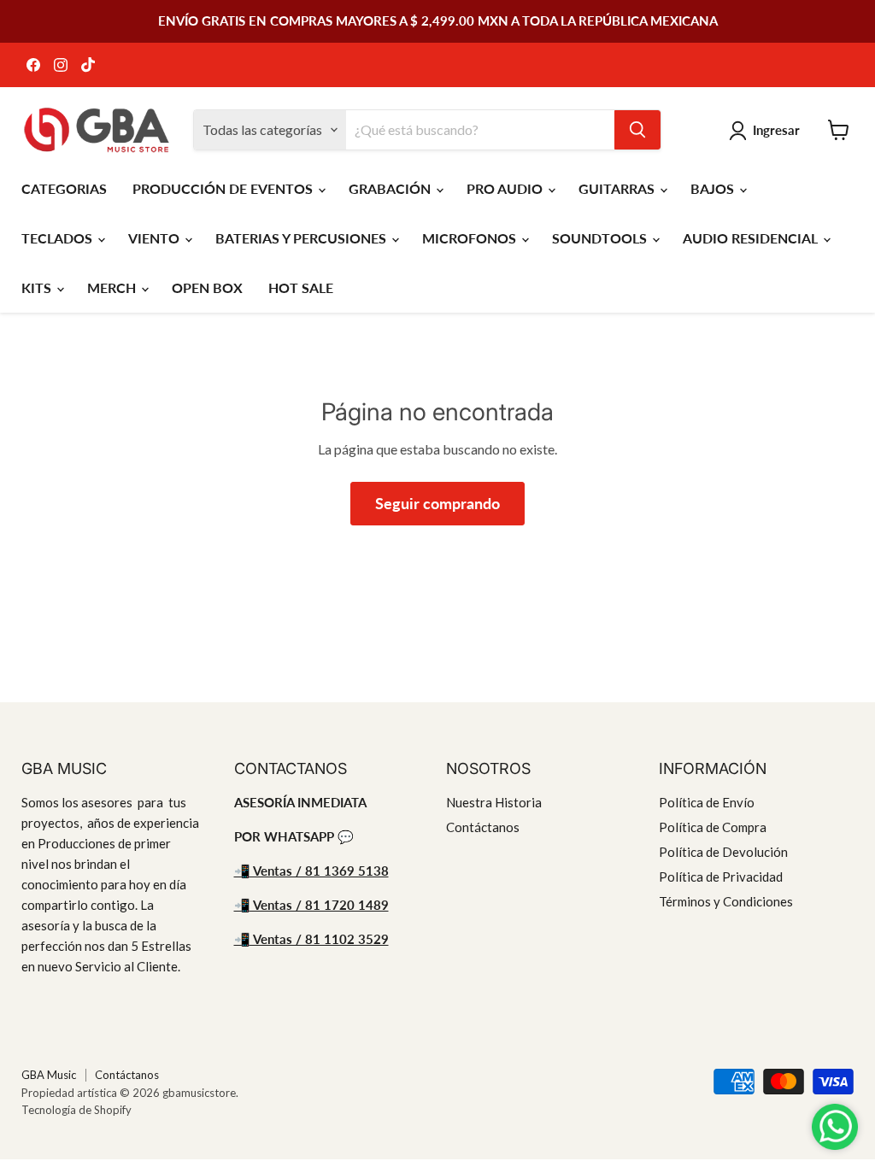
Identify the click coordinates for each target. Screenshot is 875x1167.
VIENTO (155, 238)
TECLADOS (58, 238)
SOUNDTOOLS (601, 238)
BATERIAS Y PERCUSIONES (302, 238)
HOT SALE (300, 287)
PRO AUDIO (506, 188)
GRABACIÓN (391, 188)
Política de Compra (712, 827)
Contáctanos (483, 827)
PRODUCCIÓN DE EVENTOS (224, 188)
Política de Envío (707, 802)
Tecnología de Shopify (76, 1110)
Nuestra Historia (494, 802)
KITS (38, 287)
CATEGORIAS (64, 188)
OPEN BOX (207, 287)
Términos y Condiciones (726, 901)
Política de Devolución (723, 851)
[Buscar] (637, 130)
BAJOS (713, 188)
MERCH (113, 287)
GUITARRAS (618, 188)
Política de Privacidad (721, 876)
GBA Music (48, 1075)
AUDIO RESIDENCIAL (752, 238)
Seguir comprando (437, 503)
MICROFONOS (471, 238)
